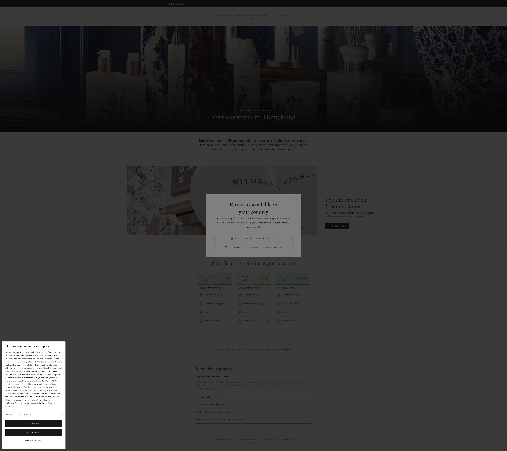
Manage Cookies (33, 440)
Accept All (33, 423)
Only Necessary (34, 432)
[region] (33, 395)
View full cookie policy (18, 414)
